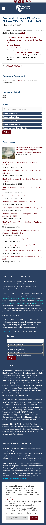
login (20, 80)
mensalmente (17, 306)
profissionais (37, 303)
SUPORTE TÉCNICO (10, 315)
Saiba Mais (9, 499)
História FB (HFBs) (14, 66)
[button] (15, 1)
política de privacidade (25, 331)
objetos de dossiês (20, 303)
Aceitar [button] (34, 518)
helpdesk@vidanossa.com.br (25, 327)
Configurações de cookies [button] (16, 518)
